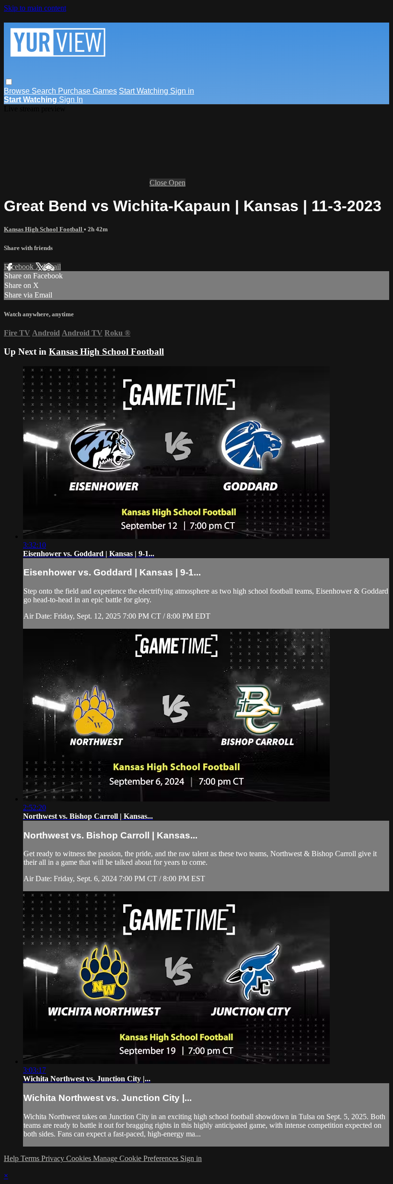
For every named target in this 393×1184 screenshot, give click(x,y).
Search (45, 91)
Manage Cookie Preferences (136, 1158)
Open (177, 183)
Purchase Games (87, 91)
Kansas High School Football (44, 229)
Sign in (182, 91)
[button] (9, 82)
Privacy (53, 1158)
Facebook (19, 267)
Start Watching (144, 91)
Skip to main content (35, 8)
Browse (18, 91)
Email (52, 267)
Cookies (79, 1158)
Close (159, 183)
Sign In (71, 100)
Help (12, 1158)
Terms (31, 1158)
